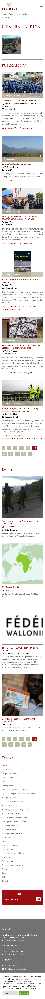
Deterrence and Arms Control (14, 789)
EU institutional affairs (11, 813)
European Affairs (9, 829)
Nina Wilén (9, 103)
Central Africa (8, 128)
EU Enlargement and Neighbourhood (17, 809)
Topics (11, 14)
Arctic (4, 766)
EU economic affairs (10, 805)
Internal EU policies (10, 845)
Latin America (7, 849)
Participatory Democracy (12, 865)
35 (24, 454)
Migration (6, 857)
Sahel (4, 873)
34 (24, 745)
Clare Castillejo (10, 414)
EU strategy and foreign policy (14, 817)
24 (28, 448)
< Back (5, 18)
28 (21, 739)
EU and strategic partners (12, 438)
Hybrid (5, 841)
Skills (4, 877)
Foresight (6, 837)
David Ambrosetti (22, 103)
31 (4, 745)
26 (4, 454)
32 (11, 745)
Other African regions (23, 128)
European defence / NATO (13, 833)
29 (28, 739)
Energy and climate (10, 797)
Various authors (11, 167)
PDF (6, 404)
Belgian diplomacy (9, 774)
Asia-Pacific (7, 435)
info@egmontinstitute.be (15, 969)
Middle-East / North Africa (25, 306)
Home (4, 14)
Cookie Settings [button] (10, 993)
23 (21, 448)
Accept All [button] (24, 993)
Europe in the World (10, 825)
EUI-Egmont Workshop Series (14, 821)
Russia (4, 869)
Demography (7, 785)
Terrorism (6, 881)
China (4, 782)
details (8, 96)
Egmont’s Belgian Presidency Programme (19, 793)
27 (11, 454)
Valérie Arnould (10, 351)
